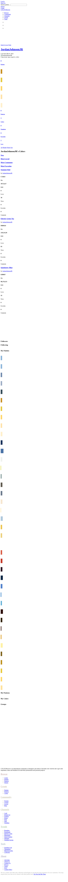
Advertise (7, 860)
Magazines (7, 835)
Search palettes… (5, 5)
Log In (3, 1)
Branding (6, 830)
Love (2, 144)
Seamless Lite (8, 847)
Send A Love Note (6, 45)
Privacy (6, 865)
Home (6, 818)
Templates (3, 129)
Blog (5, 805)
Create (2, 8)
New (2, 155)
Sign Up (3, 3)
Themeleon (7, 849)
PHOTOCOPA (8, 851)
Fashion (6, 816)
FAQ (5, 868)
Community (7, 14)
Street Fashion (8, 837)
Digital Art (7, 815)
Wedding (6, 823)
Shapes (6, 782)
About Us (7, 861)
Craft (5, 813)
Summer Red (5, 170)
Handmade (7, 832)
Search (3, 6)
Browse (6, 13)
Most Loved (5, 159)
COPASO (7, 852)
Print (5, 819)
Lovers (6, 804)
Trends (6, 17)
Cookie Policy (8, 869)
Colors (2, 121)
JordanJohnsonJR (12, 49)
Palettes (3, 64)
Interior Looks (8, 833)
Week (8, 147)
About (3, 856)
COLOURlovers (5, 9)
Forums (6, 801)
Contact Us (7, 863)
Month (5, 147)
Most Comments (7, 162)
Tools (5, 19)
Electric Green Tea (7, 219)
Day (11, 147)
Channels (6, 16)
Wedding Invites (8, 840)
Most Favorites (6, 166)
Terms (6, 866)
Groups (6, 802)
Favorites (3, 136)
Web (5, 821)
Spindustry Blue (6, 268)
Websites (6, 838)
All (1, 147)
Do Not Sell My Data (40, 874)
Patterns (3, 114)
